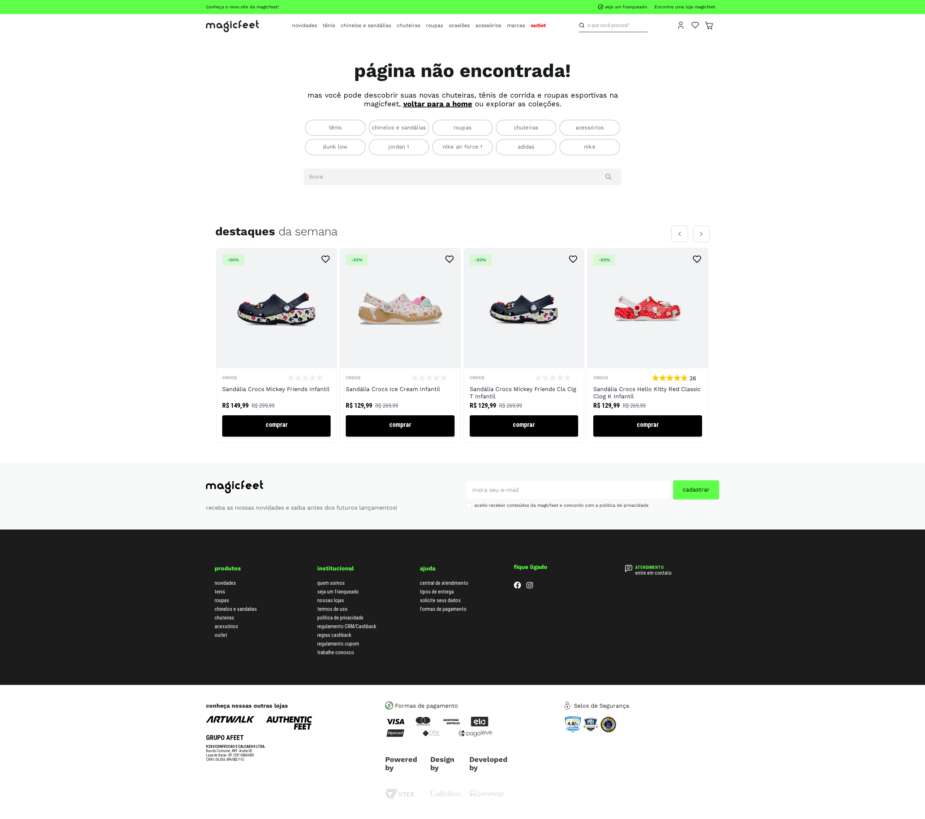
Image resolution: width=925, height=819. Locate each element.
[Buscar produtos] (583, 25)
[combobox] (613, 25)
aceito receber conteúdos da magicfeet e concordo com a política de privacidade (561, 505)
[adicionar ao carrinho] (276, 426)
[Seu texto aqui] (486, 796)
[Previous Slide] (679, 234)
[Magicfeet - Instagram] (529, 586)
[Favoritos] (695, 24)
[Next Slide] (701, 234)
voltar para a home (437, 103)
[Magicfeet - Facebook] (517, 586)
